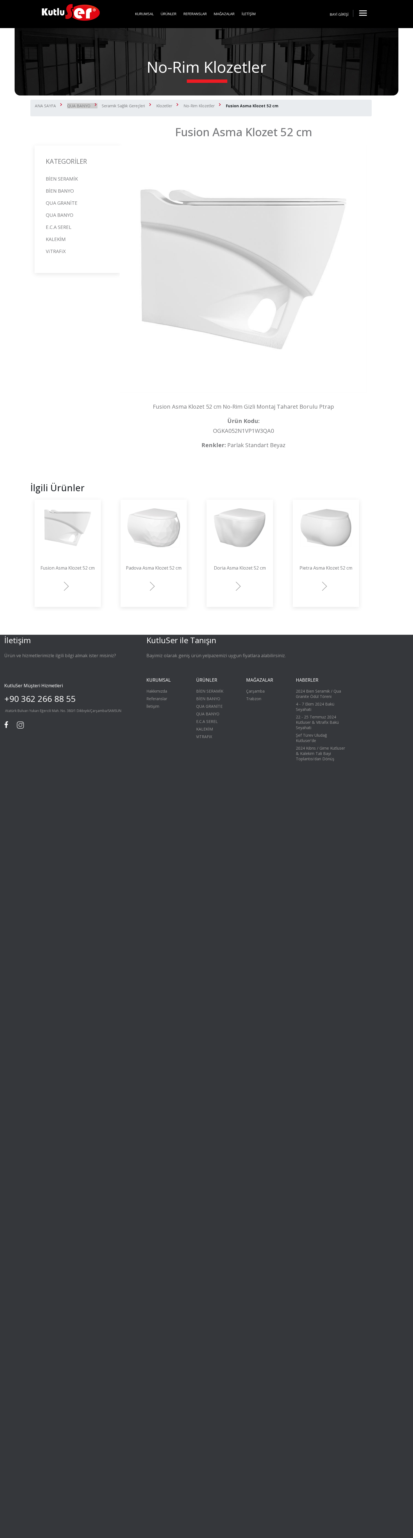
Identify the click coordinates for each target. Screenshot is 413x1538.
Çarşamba (255, 691)
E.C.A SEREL (58, 227)
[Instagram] (19, 724)
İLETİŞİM (249, 13)
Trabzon (253, 698)
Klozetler (164, 105)
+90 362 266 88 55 (40, 698)
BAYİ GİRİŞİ (339, 14)
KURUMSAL (144, 13)
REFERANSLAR (195, 13)
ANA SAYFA (45, 105)
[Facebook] (7, 724)
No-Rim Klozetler (199, 105)
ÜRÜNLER (168, 13)
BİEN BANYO (60, 191)
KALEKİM (56, 239)
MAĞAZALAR (224, 13)
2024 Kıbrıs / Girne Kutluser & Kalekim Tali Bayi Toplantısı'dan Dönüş (320, 753)
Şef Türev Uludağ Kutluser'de (311, 737)
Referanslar (156, 698)
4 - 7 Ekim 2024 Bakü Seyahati (315, 706)
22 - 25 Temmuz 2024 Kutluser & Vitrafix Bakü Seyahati (317, 722)
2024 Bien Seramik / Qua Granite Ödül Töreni (318, 693)
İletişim (152, 706)
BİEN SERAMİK (62, 179)
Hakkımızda (156, 691)
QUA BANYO (78, 105)
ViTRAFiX (56, 251)
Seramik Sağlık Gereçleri (123, 105)
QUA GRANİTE (62, 203)
